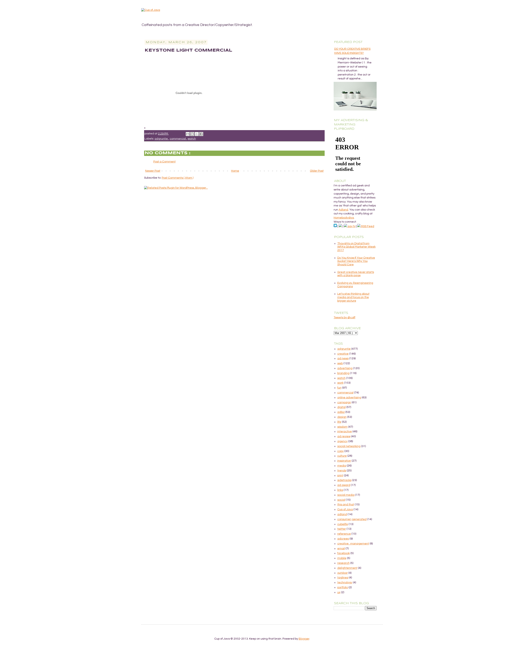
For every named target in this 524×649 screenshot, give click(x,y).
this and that (345, 504)
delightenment (347, 568)
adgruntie (161, 138)
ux (338, 592)
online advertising (349, 397)
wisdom (342, 426)
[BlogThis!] (192, 134)
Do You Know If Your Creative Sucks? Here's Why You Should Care (356, 261)
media (341, 465)
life (339, 421)
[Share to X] (197, 134)
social (341, 499)
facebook (343, 553)
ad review (343, 436)
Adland (343, 209)
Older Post (317, 170)
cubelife (342, 524)
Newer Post (152, 170)
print (340, 475)
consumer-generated (352, 519)
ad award (343, 485)
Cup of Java (345, 509)
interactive (344, 431)
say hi (351, 226)
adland (342, 514)
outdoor (342, 572)
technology (344, 582)
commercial (178, 138)
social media (346, 495)
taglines (342, 577)
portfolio (342, 587)
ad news (343, 358)
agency (342, 441)
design (342, 417)
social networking (348, 446)
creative (343, 353)
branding (343, 373)
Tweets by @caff (344, 317)
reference (344, 533)
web (340, 363)
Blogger (304, 638)
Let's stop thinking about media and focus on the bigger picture (353, 297)
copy (340, 451)
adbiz (341, 412)
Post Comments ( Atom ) (177, 177)
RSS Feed (367, 226)
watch (192, 138)
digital (341, 407)
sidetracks (344, 480)
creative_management (353, 543)
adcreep (343, 538)
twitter (341, 528)
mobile (341, 558)
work (340, 382)
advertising (344, 368)
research (343, 563)
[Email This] (188, 134)
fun (339, 387)
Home (235, 170)
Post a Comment (164, 161)
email (341, 548)
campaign (344, 402)
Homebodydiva (344, 217)
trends (341, 470)
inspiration (344, 460)
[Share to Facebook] (201, 134)
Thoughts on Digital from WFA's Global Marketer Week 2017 (356, 247)
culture (342, 455)
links (340, 490)
